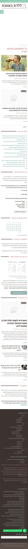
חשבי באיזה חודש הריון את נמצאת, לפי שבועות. (14, 512)
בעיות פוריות (19, 420)
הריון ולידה (12, 176)
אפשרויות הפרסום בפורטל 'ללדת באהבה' (15, 459)
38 (12, 230)
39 (10, 230)
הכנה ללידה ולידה (20, 204)
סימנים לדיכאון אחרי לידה (16, 446)
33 (7, 228)
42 (20, 232)
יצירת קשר (22, 461)
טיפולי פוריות (19, 422)
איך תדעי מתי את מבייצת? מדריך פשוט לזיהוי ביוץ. (14, 504)
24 (9, 226)
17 (7, 224)
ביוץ (21, 417)
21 (14, 226)
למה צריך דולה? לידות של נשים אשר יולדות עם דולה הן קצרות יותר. (11, 367)
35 (18, 230)
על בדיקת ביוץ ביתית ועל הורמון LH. (17, 514)
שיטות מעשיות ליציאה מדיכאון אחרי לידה (13, 448)
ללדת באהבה (24, 78)
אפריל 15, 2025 (17, 78)
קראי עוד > (24, 86)
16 (9, 224)
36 (16, 230)
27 (18, 228)
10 (20, 224)
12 (16, 224)
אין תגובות (16, 329)
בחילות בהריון (19, 435)
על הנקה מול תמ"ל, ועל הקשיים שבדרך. (16, 511)
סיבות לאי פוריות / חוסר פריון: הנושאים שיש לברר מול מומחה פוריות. (14, 109)
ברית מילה (19, 451)
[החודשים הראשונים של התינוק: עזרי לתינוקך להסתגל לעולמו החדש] (24, 347)
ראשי (26, 45)
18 (20, 226)
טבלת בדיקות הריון (15, 432)
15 (10, 224)
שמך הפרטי (24, 194)
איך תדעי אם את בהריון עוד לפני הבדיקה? (15, 501)
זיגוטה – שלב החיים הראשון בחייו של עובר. (15, 162)
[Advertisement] (14, 27)
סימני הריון (19, 425)
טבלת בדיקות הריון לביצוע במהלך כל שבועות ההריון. (13, 160)
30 (12, 228)
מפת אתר (22, 462)
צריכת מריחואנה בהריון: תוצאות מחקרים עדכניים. (14, 164)
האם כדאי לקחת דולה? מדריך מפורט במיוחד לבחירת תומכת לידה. (14, 323)
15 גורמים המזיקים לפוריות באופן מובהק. (15, 509)
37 (14, 230)
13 (14, 224)
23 (10, 226)
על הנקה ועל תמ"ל (18, 453)
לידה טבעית (19, 445)
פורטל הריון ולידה (5, 543)
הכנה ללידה (19, 441)
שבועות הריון (15, 1)
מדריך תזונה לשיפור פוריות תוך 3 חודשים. (15, 503)
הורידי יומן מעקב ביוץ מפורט (20, 280)
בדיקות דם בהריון (15, 433)
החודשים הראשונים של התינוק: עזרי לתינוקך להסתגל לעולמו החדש (11, 348)
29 (14, 228)
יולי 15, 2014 (18, 113)
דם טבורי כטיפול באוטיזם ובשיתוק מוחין (16, 438)
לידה (23, 440)
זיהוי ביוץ (25, 1)
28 (16, 228)
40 (9, 230)
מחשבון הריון (9, 1)
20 (16, 226)
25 (7, 226)
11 (18, 224)
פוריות (23, 415)
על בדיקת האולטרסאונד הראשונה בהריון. (15, 519)
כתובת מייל (24, 190)
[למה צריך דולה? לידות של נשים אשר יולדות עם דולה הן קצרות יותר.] (24, 367)
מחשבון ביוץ (20, 1)
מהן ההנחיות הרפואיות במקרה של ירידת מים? (15, 522)
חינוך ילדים (21, 207)
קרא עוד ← (24, 342)
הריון (23, 203)
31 (10, 228)
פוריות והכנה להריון (19, 201)
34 (20, 230)
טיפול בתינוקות (20, 206)
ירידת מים (19, 443)
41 (7, 230)
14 (12, 224)
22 (12, 226)
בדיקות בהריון (19, 430)
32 (9, 228)
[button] (2, 12)
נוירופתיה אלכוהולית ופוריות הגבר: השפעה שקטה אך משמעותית (16, 74)
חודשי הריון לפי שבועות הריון (16, 427)
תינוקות (22, 449)
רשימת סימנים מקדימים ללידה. (17, 520)
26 (20, 228)
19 (18, 226)
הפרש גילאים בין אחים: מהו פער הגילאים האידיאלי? (13, 136)
